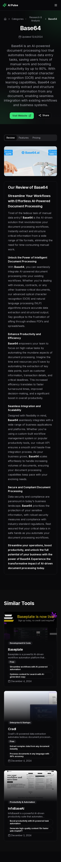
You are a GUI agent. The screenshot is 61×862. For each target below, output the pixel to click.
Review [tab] (11, 137)
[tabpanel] (30, 363)
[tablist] (30, 137)
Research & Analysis (35, 19)
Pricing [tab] (36, 137)
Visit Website (19, 115)
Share (45, 115)
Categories (18, 19)
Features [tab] (24, 137)
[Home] (5, 19)
